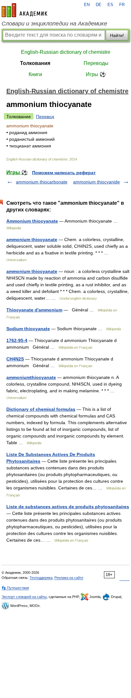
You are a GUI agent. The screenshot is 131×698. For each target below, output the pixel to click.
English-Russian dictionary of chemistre (65, 52)
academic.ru (24, 10)
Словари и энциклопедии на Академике (54, 23)
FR (122, 5)
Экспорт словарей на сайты (24, 597)
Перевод (45, 116)
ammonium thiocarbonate (41, 181)
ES (110, 5)
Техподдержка (41, 578)
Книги (35, 74)
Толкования (35, 63)
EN (87, 5)
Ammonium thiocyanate (32, 221)
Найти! (117, 35)
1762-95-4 (16, 340)
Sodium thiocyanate (28, 328)
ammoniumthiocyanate (31, 377)
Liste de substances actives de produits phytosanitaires (67, 506)
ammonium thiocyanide (96, 181)
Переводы (96, 63)
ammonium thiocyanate (31, 239)
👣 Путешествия (15, 588)
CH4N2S (15, 358)
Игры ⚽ (96, 74)
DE (98, 5)
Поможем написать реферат (64, 172)
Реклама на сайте (68, 578)
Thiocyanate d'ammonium (34, 309)
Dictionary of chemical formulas (40, 409)
